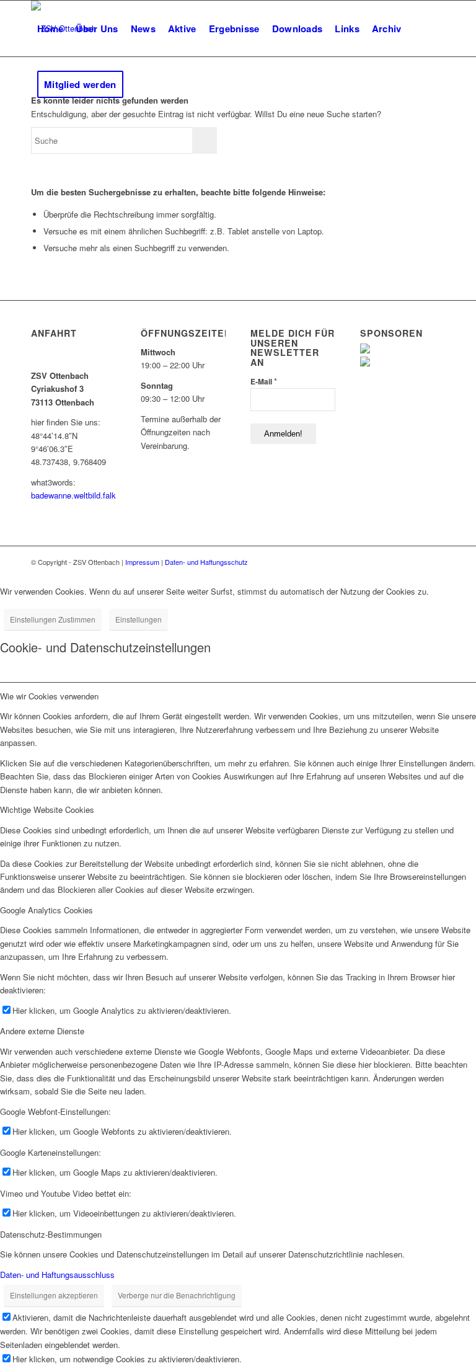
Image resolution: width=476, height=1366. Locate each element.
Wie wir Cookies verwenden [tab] (49, 696)
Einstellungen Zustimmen (52, 619)
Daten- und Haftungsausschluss (57, 1274)
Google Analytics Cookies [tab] (46, 910)
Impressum (142, 562)
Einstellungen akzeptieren (54, 1295)
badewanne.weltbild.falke (75, 495)
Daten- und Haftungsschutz (206, 562)
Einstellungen (138, 619)
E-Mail (263, 381)
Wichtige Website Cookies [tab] (47, 809)
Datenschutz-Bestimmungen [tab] (51, 1234)
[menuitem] (50, 28)
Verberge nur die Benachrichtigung (177, 1295)
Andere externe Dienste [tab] (42, 1031)
